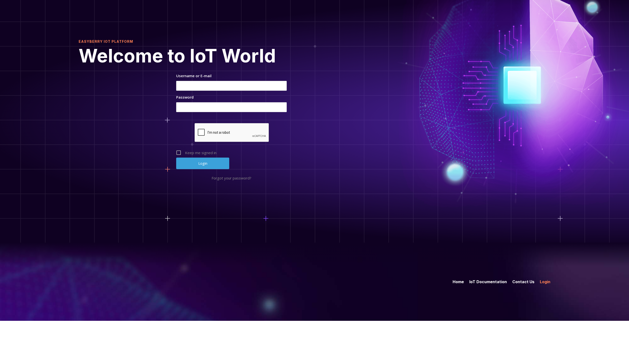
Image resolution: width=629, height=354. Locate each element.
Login (545, 281)
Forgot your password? (231, 178)
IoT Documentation (488, 281)
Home (458, 281)
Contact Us (523, 281)
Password (185, 97)
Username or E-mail (194, 75)
